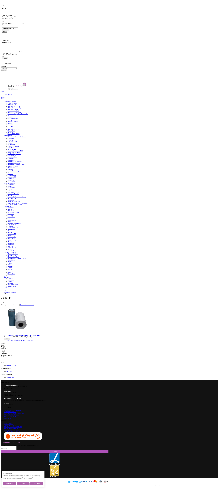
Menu (2, 98)
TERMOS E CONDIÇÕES (11, 428)
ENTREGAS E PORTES (11, 425)
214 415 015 (6, 400)
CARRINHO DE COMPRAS (12, 410)
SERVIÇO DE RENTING (11, 430)
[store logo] (17, 90)
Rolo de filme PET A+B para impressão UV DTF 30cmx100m (22, 335)
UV (9, 371)
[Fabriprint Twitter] (2, 78)
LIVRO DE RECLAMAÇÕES (12, 431)
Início (5, 290)
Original (10, 377)
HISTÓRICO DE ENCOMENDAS (14, 413)
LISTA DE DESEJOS (10, 412)
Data (3, 42)
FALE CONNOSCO (10, 416)
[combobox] (9, 68)
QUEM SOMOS (8, 424)
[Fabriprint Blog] (2, 81)
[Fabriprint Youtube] (2, 73)
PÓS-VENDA (8, 418)
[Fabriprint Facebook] (2, 71)
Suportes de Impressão (10, 292)
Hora (3, 44)
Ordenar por (4, 305)
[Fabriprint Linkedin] (2, 75)
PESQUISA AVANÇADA (11, 415)
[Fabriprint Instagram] (2, 76)
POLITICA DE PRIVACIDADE (13, 427)
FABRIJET (11, 365)
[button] (12, 340)
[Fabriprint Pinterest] (2, 79)
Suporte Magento (159, 485)
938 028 (28, 400)
